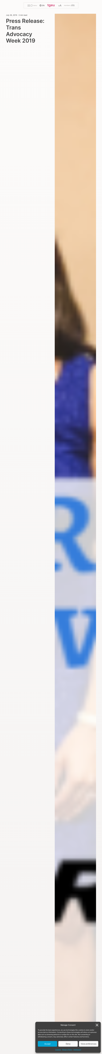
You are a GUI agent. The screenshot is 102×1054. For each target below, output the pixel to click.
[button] (97, 1025)
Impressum (77, 1050)
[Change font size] (59, 5)
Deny (68, 1044)
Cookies (58, 1050)
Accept (47, 1044)
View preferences (88, 1044)
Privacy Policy (67, 1050)
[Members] (69, 5)
